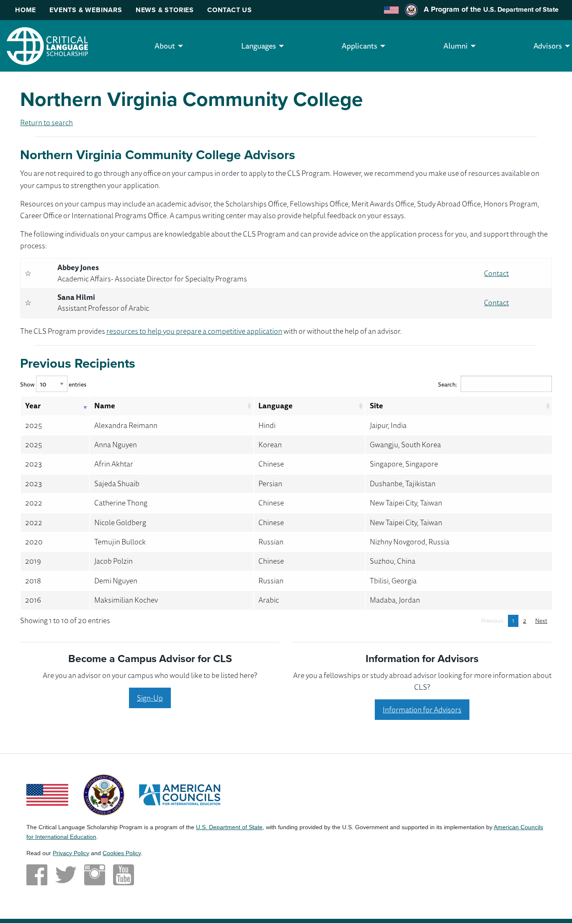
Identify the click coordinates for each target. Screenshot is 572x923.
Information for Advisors (422, 709)
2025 (33, 425)
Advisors (547, 46)
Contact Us (229, 10)
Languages (258, 46)
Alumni (455, 46)
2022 (33, 502)
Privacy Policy (71, 853)
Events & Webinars (85, 10)
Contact (496, 273)
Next (541, 620)
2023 (33, 463)
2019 (33, 561)
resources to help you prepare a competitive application (194, 331)
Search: (447, 384)
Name (104, 405)
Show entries (53, 384)
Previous (492, 620)
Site (376, 405)
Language (275, 405)
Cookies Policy (122, 853)
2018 (33, 580)
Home (25, 10)
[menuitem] (164, 45)
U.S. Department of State (521, 9)
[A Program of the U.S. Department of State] (104, 794)
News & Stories (165, 10)
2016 (33, 600)
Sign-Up (150, 698)
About (165, 46)
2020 (34, 541)
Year (33, 405)
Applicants (359, 46)
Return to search (46, 122)
